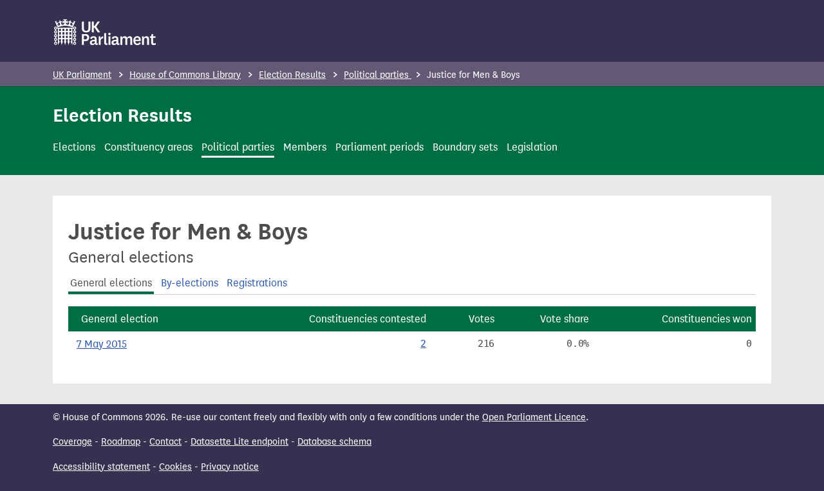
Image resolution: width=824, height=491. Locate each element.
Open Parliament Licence (534, 417)
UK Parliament (82, 74)
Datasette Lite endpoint (239, 441)
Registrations (257, 283)
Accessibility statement (101, 466)
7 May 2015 (102, 344)
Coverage (72, 441)
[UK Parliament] (105, 32)
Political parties (377, 74)
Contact (165, 441)
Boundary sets (465, 147)
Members (304, 147)
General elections (111, 283)
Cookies (175, 466)
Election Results (292, 74)
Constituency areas (148, 147)
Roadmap (120, 441)
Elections (74, 147)
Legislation (532, 147)
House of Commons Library (185, 74)
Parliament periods (379, 147)
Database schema (334, 441)
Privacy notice (230, 466)
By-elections (189, 283)
